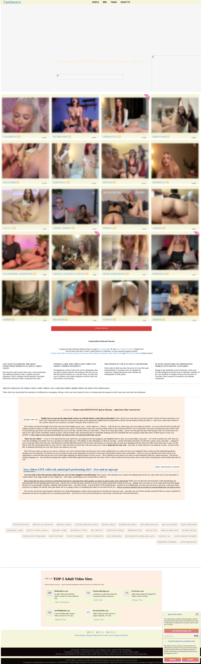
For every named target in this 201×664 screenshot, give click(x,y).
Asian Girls (109, 525)
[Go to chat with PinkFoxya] (174, 272)
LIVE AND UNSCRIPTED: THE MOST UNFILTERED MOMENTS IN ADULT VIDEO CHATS (22, 366)
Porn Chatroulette (103, 349)
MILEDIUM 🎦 (60, 320)
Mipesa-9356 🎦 (161, 137)
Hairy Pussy (189, 530)
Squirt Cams (59, 530)
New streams (189, 525)
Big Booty (97, 530)
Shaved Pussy (21, 525)
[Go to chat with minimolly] (174, 180)
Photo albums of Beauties (98, 353)
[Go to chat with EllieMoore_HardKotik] (25, 272)
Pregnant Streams (34, 536)
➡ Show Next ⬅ (101, 328)
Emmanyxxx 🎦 (112, 137)
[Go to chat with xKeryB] (174, 317)
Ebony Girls (64, 525)
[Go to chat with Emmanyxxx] (125, 135)
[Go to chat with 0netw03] (125, 180)
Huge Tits (151, 530)
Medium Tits (135, 530)
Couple (95, 2)
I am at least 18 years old (181, 631)
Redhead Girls (128, 525)
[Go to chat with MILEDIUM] (75, 317)
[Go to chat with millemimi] (25, 180)
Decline (173, 660)
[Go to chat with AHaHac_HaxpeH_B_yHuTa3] (75, 272)
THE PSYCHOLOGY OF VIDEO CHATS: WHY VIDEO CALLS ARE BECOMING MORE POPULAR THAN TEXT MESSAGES (56, 388)
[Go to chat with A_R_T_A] (25, 226)
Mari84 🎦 (9, 320)
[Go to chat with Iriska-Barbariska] (125, 272)
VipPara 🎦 (159, 228)
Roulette (125, 2)
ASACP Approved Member (118, 635)
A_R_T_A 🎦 (9, 228)
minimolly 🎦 (161, 182)
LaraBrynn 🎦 (11, 137)
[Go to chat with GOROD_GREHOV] (75, 226)
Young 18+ (165, 536)
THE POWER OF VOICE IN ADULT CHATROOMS (126, 364)
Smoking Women (167, 542)
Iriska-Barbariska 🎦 (116, 274)
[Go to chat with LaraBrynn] (25, 135)
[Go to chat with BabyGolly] (75, 180)
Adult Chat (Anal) (38, 530)
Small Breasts (170, 530)
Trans (114, 2)
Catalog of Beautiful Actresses (61, 353)
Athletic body (115, 530)
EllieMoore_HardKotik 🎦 (19, 274)
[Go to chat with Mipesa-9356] (174, 135)
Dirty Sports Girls (115, 353)
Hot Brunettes (149, 525)
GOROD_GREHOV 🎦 (64, 228)
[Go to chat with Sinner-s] (125, 226)
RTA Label (103, 635)
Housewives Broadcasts (140, 536)
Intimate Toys (79, 530)
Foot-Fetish (56, 536)
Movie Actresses (43, 525)
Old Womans (114, 536)
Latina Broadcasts (86, 525)
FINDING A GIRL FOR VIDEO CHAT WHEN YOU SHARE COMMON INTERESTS (75, 365)
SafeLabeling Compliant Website (87, 635)
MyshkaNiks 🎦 (62, 137)
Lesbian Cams (15, 530)
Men (105, 2)
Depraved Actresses (81, 353)
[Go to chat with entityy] (125, 317)
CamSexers (12, 2)
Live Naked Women (185, 536)
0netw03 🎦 (109, 182)
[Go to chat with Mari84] (25, 317)
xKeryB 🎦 (159, 320)
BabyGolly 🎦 (61, 182)
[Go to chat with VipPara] (174, 226)
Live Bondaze (188, 542)
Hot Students (95, 536)
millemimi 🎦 (11, 182)
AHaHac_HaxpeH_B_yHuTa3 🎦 (70, 274)
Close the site (168, 636)
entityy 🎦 (109, 320)
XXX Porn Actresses (133, 353)
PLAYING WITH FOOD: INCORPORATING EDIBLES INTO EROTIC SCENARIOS (174, 365)
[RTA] (196, 636)
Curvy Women (75, 536)
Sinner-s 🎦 (109, 228)
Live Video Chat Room (126, 349)
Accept (190, 660)
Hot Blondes (169, 525)
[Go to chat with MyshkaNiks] (75, 135)
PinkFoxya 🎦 (161, 274)
